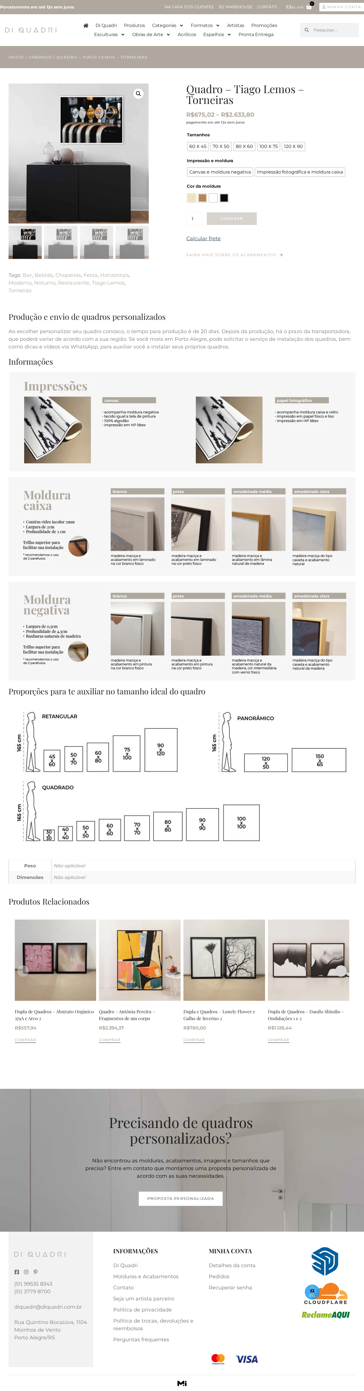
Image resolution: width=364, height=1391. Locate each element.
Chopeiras (68, 275)
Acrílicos (187, 34)
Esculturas (106, 34)
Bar (27, 275)
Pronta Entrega (256, 34)
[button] (138, 94)
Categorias (164, 25)
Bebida (43, 275)
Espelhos (213, 34)
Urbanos (40, 57)
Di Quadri (106, 25)
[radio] (197, 146)
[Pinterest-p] (35, 1272)
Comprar (231, 218)
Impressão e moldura (210, 160)
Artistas (235, 25)
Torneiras (20, 290)
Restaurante (73, 283)
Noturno (44, 283)
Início (16, 57)
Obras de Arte (147, 34)
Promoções (264, 25)
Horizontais (114, 275)
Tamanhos (198, 134)
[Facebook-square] (16, 1272)
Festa (91, 275)
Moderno (20, 283)
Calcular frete (203, 238)
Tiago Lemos (108, 283)
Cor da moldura (204, 186)
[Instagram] (26, 1272)
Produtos (134, 25)
